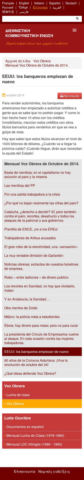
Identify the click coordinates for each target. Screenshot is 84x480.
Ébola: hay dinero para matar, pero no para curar (41, 325)
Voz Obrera (42, 60)
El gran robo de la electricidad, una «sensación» (41, 246)
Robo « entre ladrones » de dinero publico (36, 277)
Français (8, 3)
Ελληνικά (40, 7)
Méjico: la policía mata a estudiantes (32, 316)
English (24, 3)
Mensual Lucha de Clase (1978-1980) (35, 435)
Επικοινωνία (24, 471)
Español (54, 3)
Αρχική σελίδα (17, 60)
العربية (57, 7)
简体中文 (8, 11)
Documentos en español (25, 426)
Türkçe (23, 7)
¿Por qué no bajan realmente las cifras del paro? (41, 203)
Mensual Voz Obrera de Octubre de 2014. (36, 65)
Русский (7, 7)
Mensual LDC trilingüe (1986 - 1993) (34, 444)
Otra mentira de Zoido (20, 307)
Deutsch (71, 3)
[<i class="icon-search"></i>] (77, 19)
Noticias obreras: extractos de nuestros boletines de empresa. (41, 266)
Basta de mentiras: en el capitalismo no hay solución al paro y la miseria (37, 174)
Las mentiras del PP (19, 185)
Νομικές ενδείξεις (54, 471)
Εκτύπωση (71, 96)
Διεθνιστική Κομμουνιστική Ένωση (29, 33)
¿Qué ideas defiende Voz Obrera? (30, 373)
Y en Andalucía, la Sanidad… (27, 299)
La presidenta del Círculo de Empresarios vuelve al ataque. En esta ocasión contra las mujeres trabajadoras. (41, 338)
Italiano (39, 3)
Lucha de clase (18, 394)
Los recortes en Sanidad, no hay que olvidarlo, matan (39, 288)
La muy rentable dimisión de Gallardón (33, 255)
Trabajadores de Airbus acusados (30, 237)
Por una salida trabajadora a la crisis (32, 194)
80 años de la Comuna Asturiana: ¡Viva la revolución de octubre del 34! (36, 362)
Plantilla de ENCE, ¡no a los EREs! (31, 229)
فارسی (23, 11)
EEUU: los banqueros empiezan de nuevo (36, 351)
